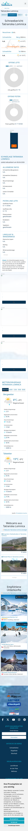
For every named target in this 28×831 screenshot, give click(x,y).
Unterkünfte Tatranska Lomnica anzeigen (15, 593)
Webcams (20, 15)
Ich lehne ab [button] (14, 822)
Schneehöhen (14, 748)
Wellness (14, 771)
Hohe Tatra (6, 8)
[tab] (5, 389)
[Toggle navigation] (25, 3)
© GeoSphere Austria (21, 513)
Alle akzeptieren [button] (14, 819)
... (1, 8)
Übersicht (4, 15)
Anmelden (15, 737)
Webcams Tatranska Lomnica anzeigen (15, 530)
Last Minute (14, 766)
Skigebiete (14, 751)
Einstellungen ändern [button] (14, 825)
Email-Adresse (14, 730)
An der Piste (14, 768)
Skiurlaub (14, 753)
